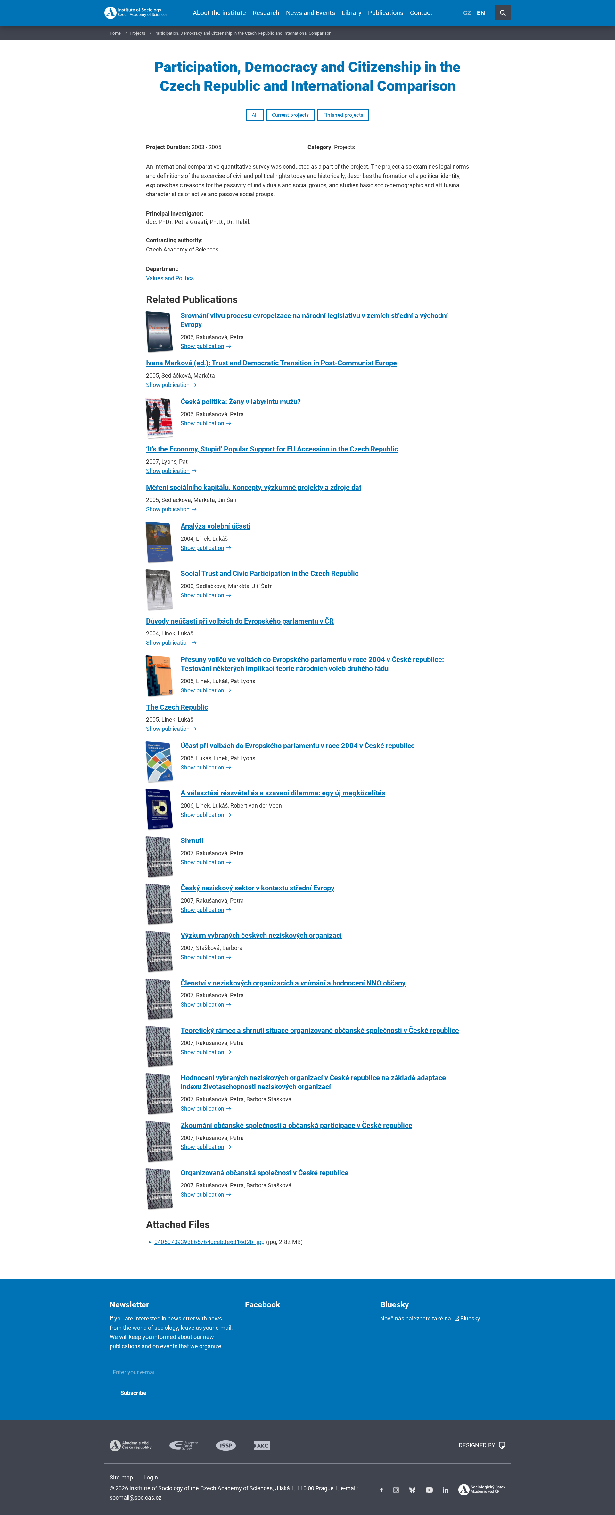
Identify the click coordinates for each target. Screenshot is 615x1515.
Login (151, 1477)
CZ (467, 13)
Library (351, 13)
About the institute (219, 13)
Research (266, 13)
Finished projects (343, 115)
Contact (421, 13)
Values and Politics (170, 278)
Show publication (202, 346)
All (255, 115)
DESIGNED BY (478, 1445)
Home (115, 33)
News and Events (310, 13)
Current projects (290, 115)
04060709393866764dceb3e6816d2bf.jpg (209, 1242)
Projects (138, 33)
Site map (121, 1477)
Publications (385, 13)
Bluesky (470, 1318)
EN (481, 13)
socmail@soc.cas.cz (135, 1497)
